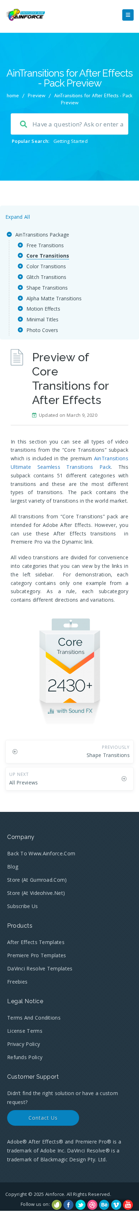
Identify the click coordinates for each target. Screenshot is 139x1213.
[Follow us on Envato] (57, 1205)
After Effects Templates (36, 942)
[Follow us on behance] (104, 1205)
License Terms (24, 1030)
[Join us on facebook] (68, 1205)
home (13, 95)
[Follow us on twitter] (81, 1205)
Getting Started (70, 141)
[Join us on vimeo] (116, 1205)
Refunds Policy (24, 1057)
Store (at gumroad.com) (37, 879)
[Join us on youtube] (128, 1205)
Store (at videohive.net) (36, 893)
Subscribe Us (22, 906)
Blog (12, 866)
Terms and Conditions (34, 1017)
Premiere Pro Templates (36, 955)
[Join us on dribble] (92, 1205)
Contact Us (43, 1117)
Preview (36, 95)
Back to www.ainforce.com (41, 853)
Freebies (17, 981)
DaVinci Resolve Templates (40, 968)
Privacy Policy (23, 1044)
